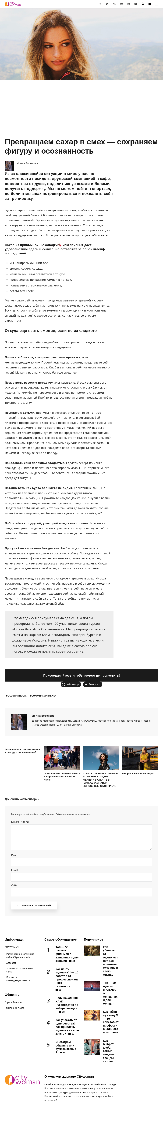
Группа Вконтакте (14, 1007)
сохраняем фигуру (44, 695)
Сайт (14, 885)
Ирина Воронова (43, 715)
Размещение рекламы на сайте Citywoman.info (20, 955)
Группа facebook (14, 1002)
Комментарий (21, 822)
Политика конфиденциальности (18, 979)
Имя (14, 855)
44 (73, 961)
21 (60, 990)
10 (73, 1034)
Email (15, 870)
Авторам (11, 962)
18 (63, 1012)
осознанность (17, 695)
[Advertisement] (81, 113)
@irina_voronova (73, 724)
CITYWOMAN (12, 947)
